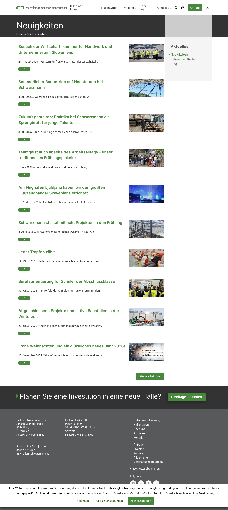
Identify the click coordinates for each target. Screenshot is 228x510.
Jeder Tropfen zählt (36, 252)
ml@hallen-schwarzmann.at (32, 453)
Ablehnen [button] (83, 501)
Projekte (128, 7)
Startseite (20, 34)
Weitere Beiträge (150, 376)
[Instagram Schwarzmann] (156, 483)
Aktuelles (163, 7)
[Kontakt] (182, 7)
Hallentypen (109, 7)
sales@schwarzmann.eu (30, 434)
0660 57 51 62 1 (26, 450)
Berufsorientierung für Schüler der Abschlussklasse (66, 281)
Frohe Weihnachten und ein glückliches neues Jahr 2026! (71, 346)
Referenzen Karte (183, 59)
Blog (174, 64)
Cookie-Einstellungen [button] (109, 501)
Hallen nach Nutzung (77, 7)
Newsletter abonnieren (146, 468)
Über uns (142, 7)
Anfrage (139, 444)
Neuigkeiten (179, 54)
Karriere (138, 453)
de (207, 7)
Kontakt (138, 437)
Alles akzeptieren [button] (140, 501)
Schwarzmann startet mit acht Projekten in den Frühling (70, 222)
